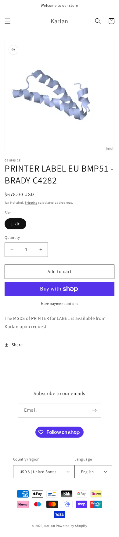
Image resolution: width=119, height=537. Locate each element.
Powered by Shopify (71, 526)
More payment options (59, 303)
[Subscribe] (94, 410)
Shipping (31, 203)
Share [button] (17, 344)
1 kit (15, 224)
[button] (7, 21)
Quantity (12, 237)
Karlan (49, 526)
